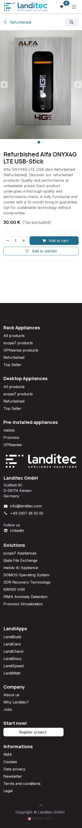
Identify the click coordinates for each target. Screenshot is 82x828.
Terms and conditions (22, 783)
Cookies (10, 762)
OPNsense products (20, 350)
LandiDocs (12, 658)
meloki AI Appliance (20, 567)
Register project (34, 732)
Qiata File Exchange (20, 560)
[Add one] (24, 241)
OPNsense (12, 444)
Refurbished (20, 22)
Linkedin (17, 530)
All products (14, 335)
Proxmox (11, 437)
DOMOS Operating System (26, 575)
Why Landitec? (16, 702)
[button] (72, 22)
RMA (7, 754)
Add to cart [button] (58, 240)
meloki (9, 430)
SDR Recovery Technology (27, 582)
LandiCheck (13, 651)
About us (11, 695)
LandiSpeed (13, 666)
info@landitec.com (26, 506)
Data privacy (14, 769)
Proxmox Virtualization (23, 604)
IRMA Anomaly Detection (25, 596)
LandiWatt (11, 673)
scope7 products (18, 343)
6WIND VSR (14, 589)
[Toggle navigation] (74, 7)
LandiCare (12, 644)
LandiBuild (12, 637)
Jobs (7, 709)
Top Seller (12, 364)
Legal (8, 791)
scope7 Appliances (19, 553)
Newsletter (12, 776)
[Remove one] (7, 241)
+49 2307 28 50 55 (26, 513)
